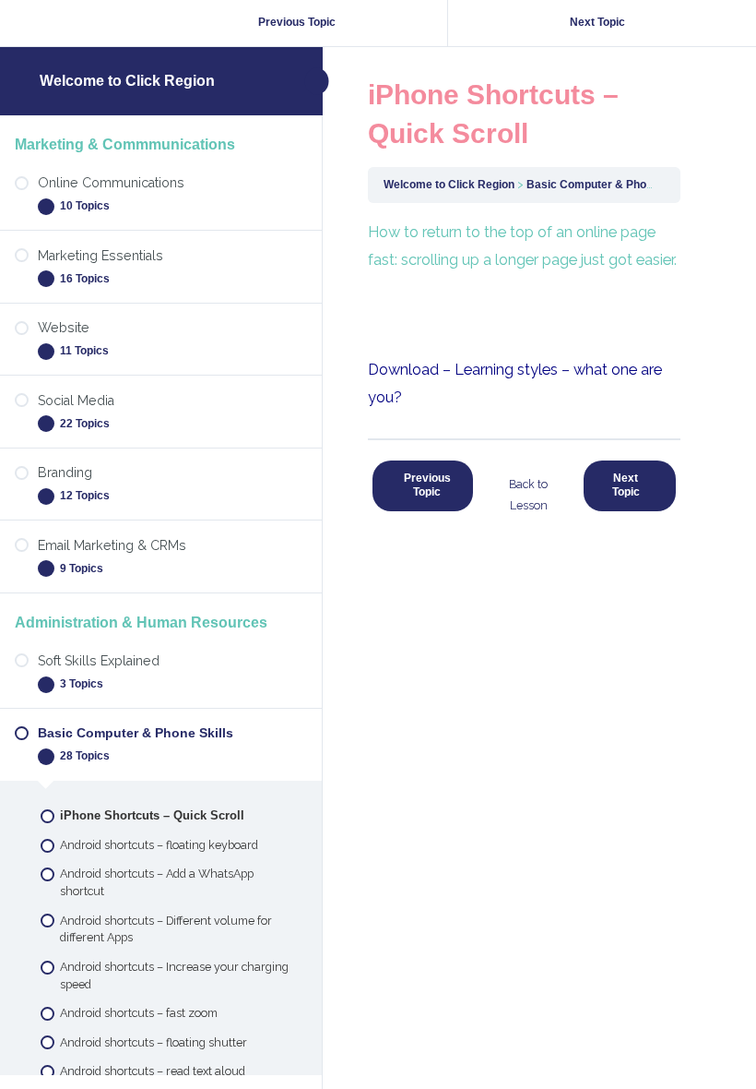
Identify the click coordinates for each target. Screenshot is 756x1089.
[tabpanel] (524, 316)
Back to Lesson (528, 494)
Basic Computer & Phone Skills (608, 184)
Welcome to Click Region (127, 80)
